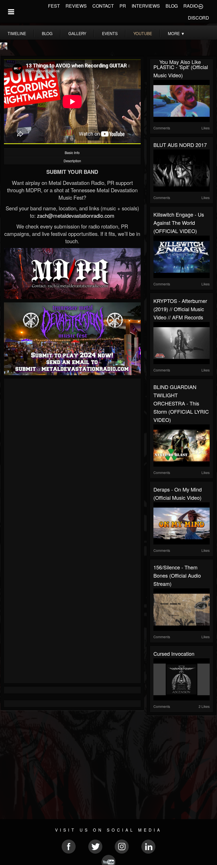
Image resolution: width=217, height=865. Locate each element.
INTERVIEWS (146, 6)
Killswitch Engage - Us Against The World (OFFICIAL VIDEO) (178, 222)
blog (47, 33)
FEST (54, 6)
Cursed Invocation (173, 653)
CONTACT (103, 6)
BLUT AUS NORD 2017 (180, 144)
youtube (142, 33)
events (110, 33)
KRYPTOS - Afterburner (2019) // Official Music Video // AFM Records (180, 309)
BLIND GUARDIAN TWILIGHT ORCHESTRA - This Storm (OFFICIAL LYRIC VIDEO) (181, 403)
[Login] (200, 6)
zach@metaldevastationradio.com (75, 215)
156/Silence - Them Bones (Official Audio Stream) (177, 575)
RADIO (190, 6)
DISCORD (198, 17)
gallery (77, 33)
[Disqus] (72, 457)
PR (123, 6)
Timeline (17, 33)
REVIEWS (76, 6)
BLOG (172, 6)
